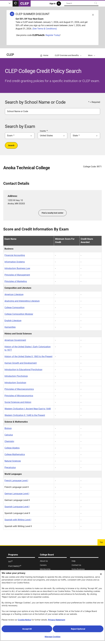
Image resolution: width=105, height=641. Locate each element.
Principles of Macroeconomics (19, 389)
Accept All (27, 629)
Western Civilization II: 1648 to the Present (25, 415)
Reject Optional (78, 629)
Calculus (9, 435)
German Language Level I (17, 493)
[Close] (101, 574)
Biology (8, 428)
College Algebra (12, 448)
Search (11, 145)
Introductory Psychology (16, 376)
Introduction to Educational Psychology (23, 369)
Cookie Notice (24, 620)
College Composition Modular (19, 314)
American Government (15, 340)
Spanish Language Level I (17, 506)
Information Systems (15, 262)
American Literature (14, 294)
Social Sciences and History (18, 402)
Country (43, 131)
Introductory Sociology (15, 382)
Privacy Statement (56, 620)
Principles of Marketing (16, 281)
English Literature (13, 320)
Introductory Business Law (17, 268)
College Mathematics (15, 454)
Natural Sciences (13, 461)
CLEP (10, 55)
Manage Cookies (52, 636)
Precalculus (10, 467)
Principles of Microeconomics (19, 395)
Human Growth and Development (21, 363)
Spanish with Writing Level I (18, 519)
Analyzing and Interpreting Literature (22, 301)
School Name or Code (17, 111)
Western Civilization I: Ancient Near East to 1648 (28, 408)
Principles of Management (17, 275)
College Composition (14, 307)
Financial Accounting (15, 255)
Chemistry (9, 441)
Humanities (10, 327)
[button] (91, 53)
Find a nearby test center (52, 213)
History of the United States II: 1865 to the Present (28, 356)
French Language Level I (16, 480)
